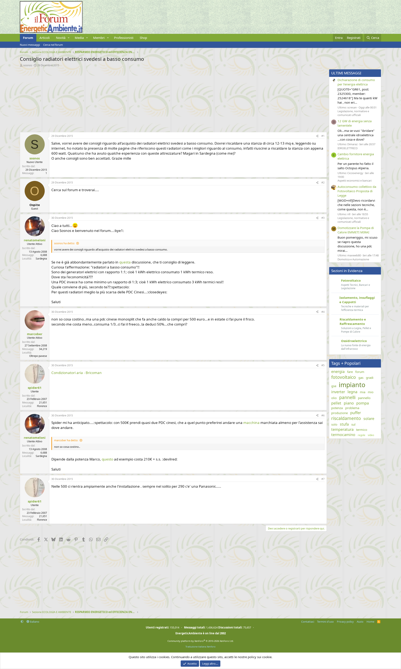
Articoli (44, 38)
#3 (323, 218)
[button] (69, 38)
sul (353, 424)
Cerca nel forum (53, 45)
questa (125, 262)
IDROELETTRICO (348, 148)
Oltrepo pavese (38, 356)
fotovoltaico (343, 377)
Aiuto (360, 621)
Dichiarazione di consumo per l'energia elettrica (356, 82)
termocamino (343, 434)
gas (360, 377)
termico (361, 429)
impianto (352, 384)
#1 (323, 136)
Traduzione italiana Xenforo (200, 646)
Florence (42, 406)
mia (362, 392)
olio (334, 398)
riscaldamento (346, 418)
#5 (323, 365)
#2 (323, 182)
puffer (355, 412)
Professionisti (123, 38)
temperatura (342, 429)
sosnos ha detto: (64, 243)
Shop (143, 38)
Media (79, 38)
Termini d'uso (325, 621)
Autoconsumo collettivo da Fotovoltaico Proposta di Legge (357, 190)
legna (352, 391)
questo (108, 459)
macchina (251, 422)
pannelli (347, 397)
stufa (344, 424)
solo (334, 424)
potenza (337, 408)
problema (352, 408)
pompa (362, 403)
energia (338, 371)
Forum (28, 38)
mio (370, 392)
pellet (336, 403)
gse (333, 386)
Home (370, 621)
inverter (338, 391)
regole (361, 435)
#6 (323, 415)
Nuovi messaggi (30, 45)
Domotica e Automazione (353, 259)
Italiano (34, 621)
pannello (364, 398)
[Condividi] (317, 136)
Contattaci (307, 621)
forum (359, 372)
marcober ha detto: (66, 440)
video (371, 435)
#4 (323, 312)
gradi (369, 377)
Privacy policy (345, 621)
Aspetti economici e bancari (355, 180)
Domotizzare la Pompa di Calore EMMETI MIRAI (356, 230)
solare (368, 418)
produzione (339, 413)
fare (350, 372)
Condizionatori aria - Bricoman (76, 372)
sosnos (27, 65)
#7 (323, 479)
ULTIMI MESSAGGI (346, 73)
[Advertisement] (145, 98)
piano (349, 403)
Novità (60, 38)
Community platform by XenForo (201, 640)
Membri (99, 38)
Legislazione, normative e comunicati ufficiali (353, 113)
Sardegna (41, 258)
